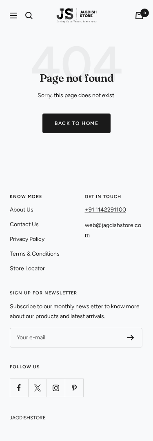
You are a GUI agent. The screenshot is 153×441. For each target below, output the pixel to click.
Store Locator (27, 268)
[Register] (130, 338)
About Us (21, 209)
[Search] (29, 15)
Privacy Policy (27, 239)
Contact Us (24, 224)
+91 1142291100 (105, 209)
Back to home (76, 123)
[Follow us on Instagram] (56, 388)
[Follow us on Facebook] (19, 388)
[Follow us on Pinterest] (74, 388)
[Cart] (139, 15)
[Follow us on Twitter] (37, 388)
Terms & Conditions (35, 253)
